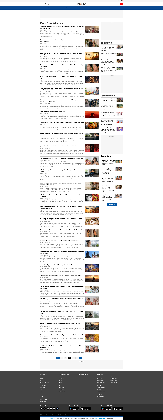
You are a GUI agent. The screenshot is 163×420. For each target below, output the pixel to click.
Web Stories (42, 392)
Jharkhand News (100, 382)
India (56, 8)
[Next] (80, 358)
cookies (95, 418)
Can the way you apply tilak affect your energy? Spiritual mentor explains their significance (61, 287)
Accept (102, 418)
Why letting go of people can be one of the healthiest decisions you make (60, 275)
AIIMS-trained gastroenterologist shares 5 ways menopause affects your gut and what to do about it (61, 89)
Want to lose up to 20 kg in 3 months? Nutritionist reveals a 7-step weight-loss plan (61, 134)
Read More (110, 204)
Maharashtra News (114, 376)
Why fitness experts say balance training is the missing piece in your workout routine (61, 170)
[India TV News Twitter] (121, 0)
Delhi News (99, 378)
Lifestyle (97, 8)
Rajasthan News (113, 378)
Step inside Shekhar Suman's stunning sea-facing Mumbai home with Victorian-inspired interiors (62, 27)
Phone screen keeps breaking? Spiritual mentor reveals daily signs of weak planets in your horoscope (61, 100)
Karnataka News (100, 396)
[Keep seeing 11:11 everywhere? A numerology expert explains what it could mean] (92, 80)
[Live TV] (121, 4)
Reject (110, 418)
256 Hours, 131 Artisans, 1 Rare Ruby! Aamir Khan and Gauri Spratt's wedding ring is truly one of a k (61, 219)
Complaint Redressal (44, 382)
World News (61, 378)
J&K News (99, 394)
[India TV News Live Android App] (74, 408)
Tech (84, 8)
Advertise (42, 380)
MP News (99, 384)
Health (104, 8)
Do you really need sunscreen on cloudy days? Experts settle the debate (60, 240)
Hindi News (42, 387)
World (61, 8)
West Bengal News (114, 382)
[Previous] (58, 358)
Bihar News (99, 376)
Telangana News (113, 380)
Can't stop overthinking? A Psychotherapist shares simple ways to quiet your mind (61, 312)
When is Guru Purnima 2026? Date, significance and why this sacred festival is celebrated (62, 53)
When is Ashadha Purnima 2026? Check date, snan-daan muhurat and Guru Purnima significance (61, 207)
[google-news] (57, 408)
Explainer (119, 8)
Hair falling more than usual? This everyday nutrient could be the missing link (61, 158)
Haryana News (100, 380)
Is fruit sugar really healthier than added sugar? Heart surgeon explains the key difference (62, 195)
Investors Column (43, 385)
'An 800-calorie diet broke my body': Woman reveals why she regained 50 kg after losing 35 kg (61, 346)
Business (111, 8)
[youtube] (51, 408)
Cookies (51, 418)
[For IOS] (118, 408)
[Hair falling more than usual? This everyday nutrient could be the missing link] (92, 161)
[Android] (118, 0)
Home (43, 8)
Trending (106, 156)
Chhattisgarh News (101, 391)
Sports (67, 8)
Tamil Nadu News (101, 387)
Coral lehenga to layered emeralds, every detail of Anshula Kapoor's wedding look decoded (61, 299)
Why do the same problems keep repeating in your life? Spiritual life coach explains (60, 324)
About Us (42, 378)
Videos (49, 8)
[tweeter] (44, 408)
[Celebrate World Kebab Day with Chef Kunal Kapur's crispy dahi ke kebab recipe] (92, 126)
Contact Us (42, 376)
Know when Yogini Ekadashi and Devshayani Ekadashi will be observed (59, 265)
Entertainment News (63, 384)
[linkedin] (54, 408)
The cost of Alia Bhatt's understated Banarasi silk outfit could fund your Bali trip (62, 230)
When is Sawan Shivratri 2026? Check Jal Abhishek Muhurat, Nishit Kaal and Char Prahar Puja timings (61, 183)
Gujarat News (100, 392)
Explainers (61, 389)
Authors (41, 391)
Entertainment (76, 8)
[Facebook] (41, 408)
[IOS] (117, 0)
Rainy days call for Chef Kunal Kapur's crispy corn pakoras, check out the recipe (62, 335)
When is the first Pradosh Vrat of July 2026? (52, 111)
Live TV (41, 389)
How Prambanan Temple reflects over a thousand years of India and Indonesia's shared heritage (62, 252)
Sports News (62, 385)
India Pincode (43, 401)
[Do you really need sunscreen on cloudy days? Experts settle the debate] (92, 244)
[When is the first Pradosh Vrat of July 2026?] (92, 115)
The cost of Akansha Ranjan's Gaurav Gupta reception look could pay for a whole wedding (60, 40)
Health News (61, 392)
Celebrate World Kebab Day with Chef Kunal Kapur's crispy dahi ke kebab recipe (62, 122)
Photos (90, 8)
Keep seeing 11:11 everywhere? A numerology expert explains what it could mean (61, 77)
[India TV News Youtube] (122, 0)
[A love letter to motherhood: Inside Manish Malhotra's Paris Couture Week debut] (92, 148)
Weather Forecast (43, 399)
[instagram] (47, 408)
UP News (99, 389)
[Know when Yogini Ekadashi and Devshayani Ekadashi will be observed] (92, 268)
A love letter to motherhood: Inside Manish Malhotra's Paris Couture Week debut (60, 145)
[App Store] (85, 408)
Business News (62, 391)
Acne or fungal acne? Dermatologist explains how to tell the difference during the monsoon (61, 65)
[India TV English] (81, 4)
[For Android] (106, 408)
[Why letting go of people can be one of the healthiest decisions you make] (92, 279)
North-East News (101, 385)
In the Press (42, 384)
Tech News (61, 387)
